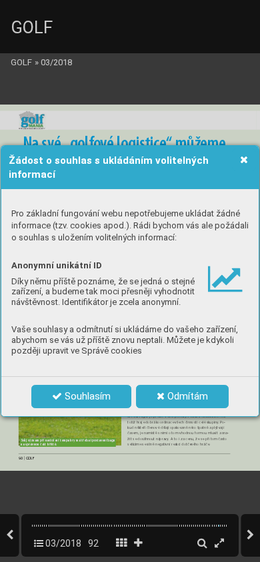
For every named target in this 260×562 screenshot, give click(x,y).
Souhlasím (86, 396)
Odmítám (186, 396)
